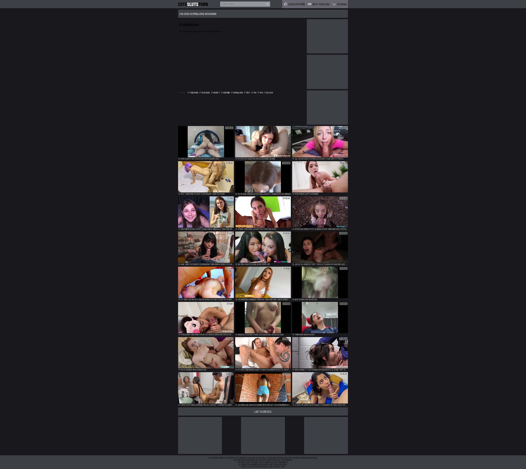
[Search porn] (267, 4)
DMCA (272, 466)
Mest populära (320, 4)
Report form (280, 466)
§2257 (266, 466)
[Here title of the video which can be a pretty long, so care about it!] (206, 142)
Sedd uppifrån (296, 4)
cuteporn (193, 4)
